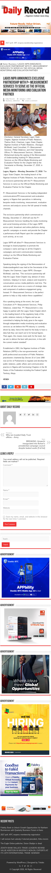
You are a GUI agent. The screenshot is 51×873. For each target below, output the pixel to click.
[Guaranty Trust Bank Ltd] (25, 808)
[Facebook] (22, 866)
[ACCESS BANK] (25, 399)
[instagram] (31, 866)
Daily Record (10, 99)
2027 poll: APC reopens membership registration (24, 43)
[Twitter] (25, 866)
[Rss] (20, 866)
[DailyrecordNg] (25, 10)
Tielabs (41, 862)
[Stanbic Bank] (25, 54)
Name (6, 490)
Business (12, 64)
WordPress (21, 862)
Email (6, 499)
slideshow (16, 101)
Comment (7, 465)
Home (4, 64)
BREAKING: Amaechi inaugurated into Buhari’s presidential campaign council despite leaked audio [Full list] (32, 443)
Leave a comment (31, 101)
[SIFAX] (25, 28)
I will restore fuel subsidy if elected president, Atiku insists (24, 839)
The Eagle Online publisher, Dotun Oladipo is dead (21, 843)
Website (6, 508)
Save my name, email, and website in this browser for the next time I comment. (25, 518)
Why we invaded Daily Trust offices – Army (18, 435)
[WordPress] (28, 866)
